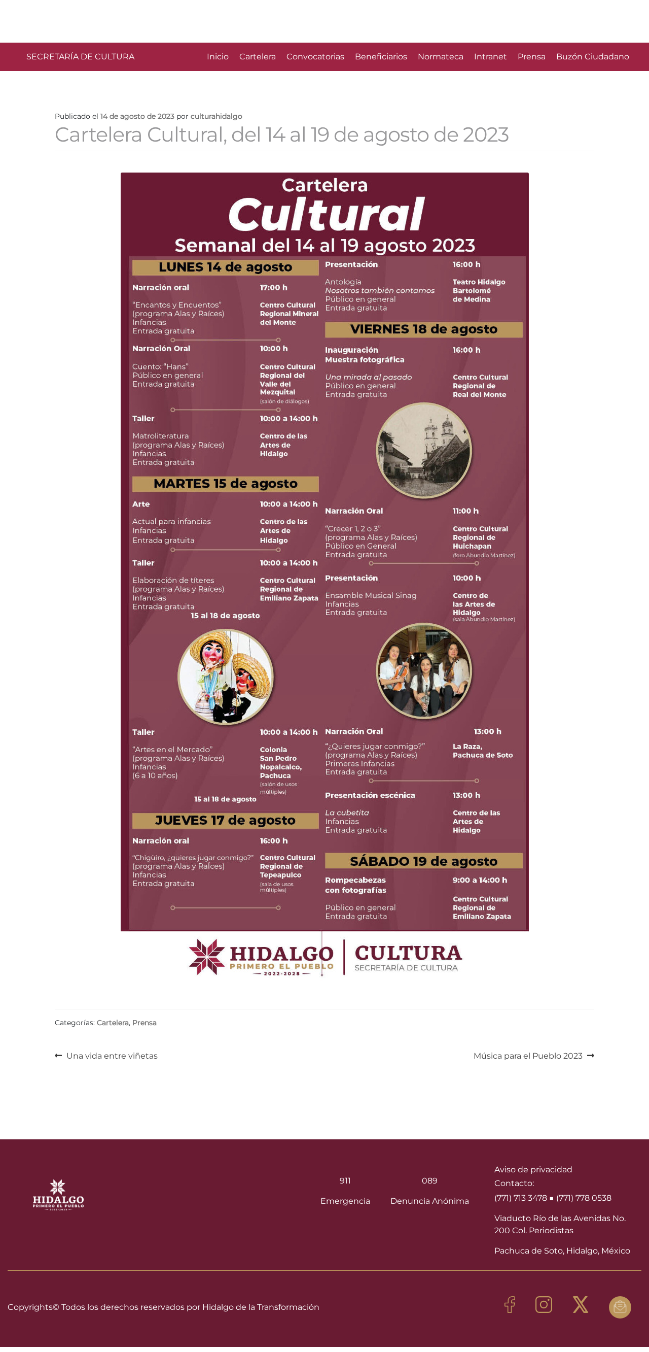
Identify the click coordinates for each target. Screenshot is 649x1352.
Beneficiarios (381, 56)
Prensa (532, 56)
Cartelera (257, 56)
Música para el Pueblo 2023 (528, 1055)
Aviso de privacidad (533, 1169)
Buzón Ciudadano (592, 56)
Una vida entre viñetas (112, 1055)
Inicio (218, 56)
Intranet (490, 56)
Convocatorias (315, 56)
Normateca (440, 56)
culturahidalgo (216, 116)
